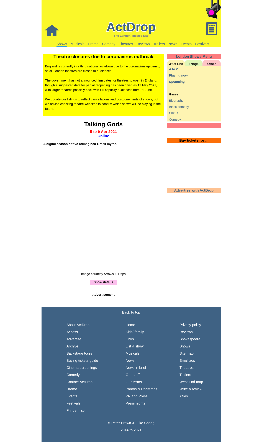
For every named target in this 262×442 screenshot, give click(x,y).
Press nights (135, 403)
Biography (176, 100)
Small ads (187, 360)
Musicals (77, 44)
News (172, 44)
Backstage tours (79, 353)
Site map (186, 353)
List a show (134, 346)
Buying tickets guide (82, 360)
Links (130, 339)
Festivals (202, 44)
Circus (173, 113)
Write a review (190, 389)
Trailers (159, 44)
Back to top (131, 312)
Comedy (108, 44)
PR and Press (137, 396)
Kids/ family (135, 332)
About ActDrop (77, 325)
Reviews (143, 44)
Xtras (183, 396)
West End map (191, 382)
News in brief (136, 368)
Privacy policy (190, 325)
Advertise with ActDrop (194, 190)
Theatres (126, 44)
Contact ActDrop (79, 382)
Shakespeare (189, 339)
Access (72, 332)
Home (130, 325)
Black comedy (179, 107)
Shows (61, 44)
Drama (93, 44)
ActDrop (131, 27)
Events (186, 44)
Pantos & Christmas (141, 389)
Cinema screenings (81, 368)
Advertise (73, 339)
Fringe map (75, 410)
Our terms (134, 382)
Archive (72, 346)
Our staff (133, 375)
